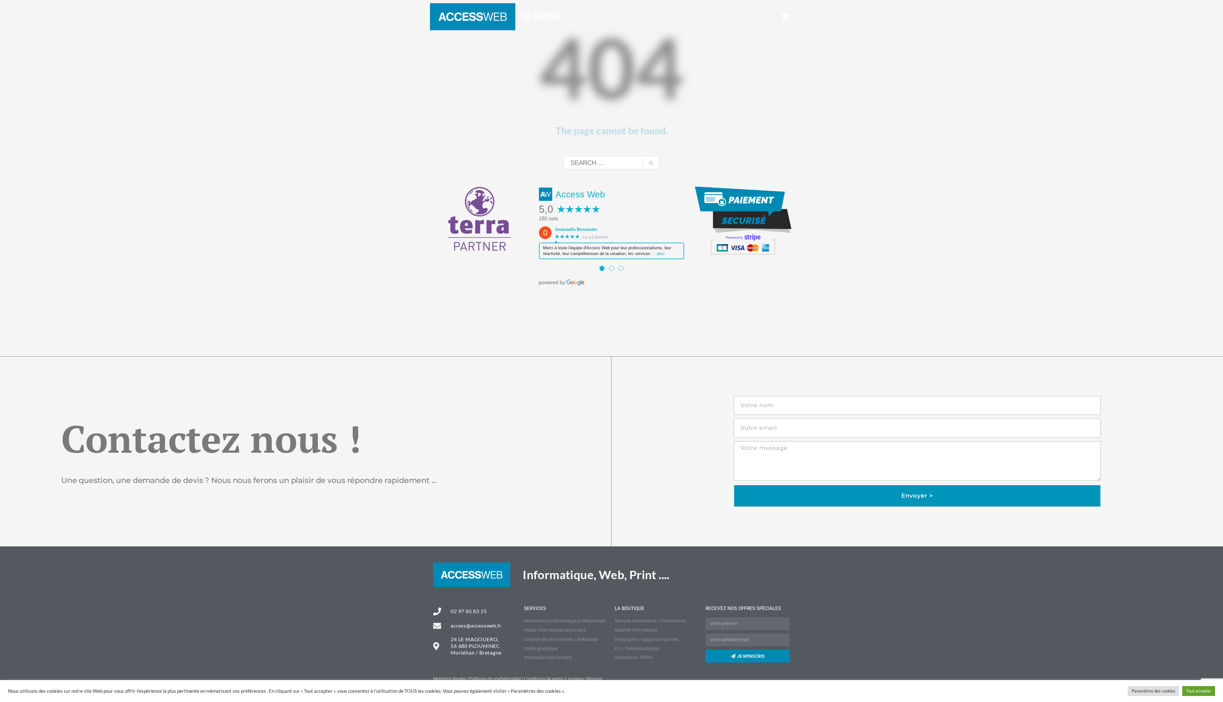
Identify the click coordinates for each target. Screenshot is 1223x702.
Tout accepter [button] (1198, 690)
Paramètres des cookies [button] (1153, 690)
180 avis (548, 218)
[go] (651, 163)
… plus (658, 253)
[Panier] (785, 17)
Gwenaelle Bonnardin (576, 229)
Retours (594, 678)
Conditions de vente (543, 678)
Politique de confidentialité (495, 678)
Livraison (575, 678)
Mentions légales (449, 678)
